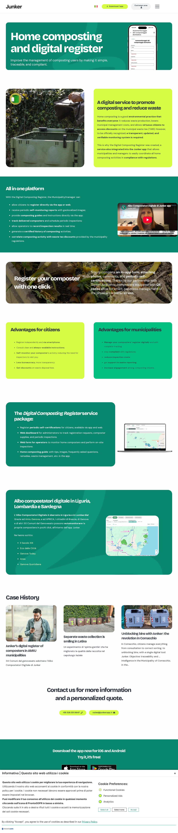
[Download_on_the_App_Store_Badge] (75, 768)
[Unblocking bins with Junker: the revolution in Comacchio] (146, 607)
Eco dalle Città (28, 548)
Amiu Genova (32, 519)
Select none (119, 810)
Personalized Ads (112, 795)
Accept (134, 810)
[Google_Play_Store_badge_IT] (103, 768)
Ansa (23, 559)
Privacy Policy (89, 821)
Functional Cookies (113, 790)
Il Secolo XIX (26, 542)
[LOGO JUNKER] (14, 6)
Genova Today (28, 553)
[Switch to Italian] (96, 6)
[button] (163, 6)
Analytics (108, 801)
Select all (104, 810)
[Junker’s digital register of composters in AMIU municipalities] (31, 607)
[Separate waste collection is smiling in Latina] (89, 607)
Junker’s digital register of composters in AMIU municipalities (24, 650)
